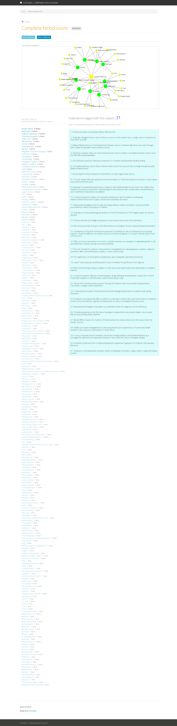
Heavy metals (27, 480)
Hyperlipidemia (28, 465)
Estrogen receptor (29, 161)
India (24, 449)
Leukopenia (26, 429)
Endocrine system (29, 202)
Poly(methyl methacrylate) (33, 333)
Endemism (26, 204)
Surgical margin (28, 272)
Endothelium (27, 525)
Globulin (25, 497)
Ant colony (26, 662)
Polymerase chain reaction (32, 331)
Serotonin (26, 288)
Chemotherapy (28, 146)
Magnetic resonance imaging (33, 151)
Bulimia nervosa (28, 614)
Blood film (26, 626)
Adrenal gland (27, 677)
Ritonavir (25, 303)
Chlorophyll (26, 583)
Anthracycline (27, 659)
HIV (23, 194)
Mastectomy (27, 141)
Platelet (25, 184)
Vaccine (25, 245)
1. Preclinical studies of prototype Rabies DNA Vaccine (93, 132)
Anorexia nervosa (29, 664)
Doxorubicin (26, 540)
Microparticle (27, 389)
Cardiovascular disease (31, 593)
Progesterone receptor (31, 323)
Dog (23, 543)
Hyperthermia (27, 462)
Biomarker (26, 214)
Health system (28, 485)
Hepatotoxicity (28, 470)
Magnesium (26, 411)
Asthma (25, 644)
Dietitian (25, 548)
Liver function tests (30, 427)
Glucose (25, 495)
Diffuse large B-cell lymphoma (34, 545)
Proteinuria (26, 318)
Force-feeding (27, 510)
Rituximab (26, 300)
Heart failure (27, 482)
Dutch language (28, 535)
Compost (25, 573)
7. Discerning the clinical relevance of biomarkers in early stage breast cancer (103, 174)
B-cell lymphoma (28, 636)
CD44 (24, 604)
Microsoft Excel (28, 386)
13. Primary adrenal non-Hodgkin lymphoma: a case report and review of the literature (106, 220)
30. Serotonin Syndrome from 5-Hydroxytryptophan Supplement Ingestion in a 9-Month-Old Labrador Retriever (112, 344)
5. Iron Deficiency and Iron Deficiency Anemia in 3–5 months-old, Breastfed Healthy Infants (108, 160)
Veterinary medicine (30, 240)
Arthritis (25, 646)
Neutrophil (26, 131)
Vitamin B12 (27, 232)
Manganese (26, 406)
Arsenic (25, 649)
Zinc (23, 224)
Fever (24, 197)
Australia (25, 639)
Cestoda (25, 588)
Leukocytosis (27, 432)
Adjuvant (25, 679)
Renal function (27, 310)
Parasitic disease (29, 356)
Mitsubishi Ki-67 (28, 384)
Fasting (25, 199)
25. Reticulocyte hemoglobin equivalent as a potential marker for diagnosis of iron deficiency (109, 306)
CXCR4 (24, 598)
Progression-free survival (32, 320)
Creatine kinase (28, 568)
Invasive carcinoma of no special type (37, 444)
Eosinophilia (26, 523)
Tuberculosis (27, 174)
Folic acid (25, 513)
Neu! (23, 363)
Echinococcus (27, 530)
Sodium (25, 182)
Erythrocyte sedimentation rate (35, 518)
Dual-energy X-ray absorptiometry (36, 538)
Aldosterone (27, 669)
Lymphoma (26, 414)
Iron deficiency (28, 439)
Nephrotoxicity (28, 369)
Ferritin (25, 144)
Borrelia (25, 616)
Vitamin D (26, 230)
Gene (24, 505)
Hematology (27, 159)
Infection (25, 447)
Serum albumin (28, 285)
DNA (23, 561)
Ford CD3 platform (29, 508)
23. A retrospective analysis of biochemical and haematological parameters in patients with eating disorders (111, 292)
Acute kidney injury (29, 682)
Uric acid (25, 250)
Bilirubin (25, 217)
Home (23, 11)
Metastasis (26, 394)
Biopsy (24, 212)
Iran (23, 442)
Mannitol (25, 404)
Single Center (27, 283)
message (32, 711)
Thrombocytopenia (29, 136)
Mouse (24, 376)
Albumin (25, 149)
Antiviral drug (27, 652)
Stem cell (25, 275)
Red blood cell (27, 313)
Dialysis (25, 550)
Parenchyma (27, 351)
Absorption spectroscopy (32, 684)
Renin (24, 308)
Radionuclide (27, 315)
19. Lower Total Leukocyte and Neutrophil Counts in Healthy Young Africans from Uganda (107, 262)
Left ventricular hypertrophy (33, 434)
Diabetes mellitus (29, 164)
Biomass (25, 631)
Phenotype (26, 338)
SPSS (24, 298)
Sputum (25, 278)
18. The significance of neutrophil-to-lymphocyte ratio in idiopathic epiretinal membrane (107, 257)
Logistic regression (30, 133)
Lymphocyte (27, 417)
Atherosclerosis (28, 641)
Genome (25, 500)
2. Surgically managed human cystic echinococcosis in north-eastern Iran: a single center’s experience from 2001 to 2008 (113, 138)
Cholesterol (26, 581)
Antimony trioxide (29, 654)
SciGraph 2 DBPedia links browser (40, 2)
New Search (76, 28)
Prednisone (26, 326)
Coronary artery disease (32, 571)
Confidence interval (30, 166)
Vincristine (26, 237)
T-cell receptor (28, 270)
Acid (23, 169)
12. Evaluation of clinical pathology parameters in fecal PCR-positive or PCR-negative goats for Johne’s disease (112, 213)
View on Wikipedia (44, 37)
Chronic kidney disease (31, 207)
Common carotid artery (31, 576)
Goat (24, 490)
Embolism (26, 528)
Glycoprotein (27, 492)
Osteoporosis (27, 358)
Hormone (26, 154)
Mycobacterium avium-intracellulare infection (40, 371)
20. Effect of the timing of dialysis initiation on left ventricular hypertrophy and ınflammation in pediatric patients (113, 269)
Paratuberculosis (29, 353)
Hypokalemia (27, 457)
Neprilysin (26, 366)
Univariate (26, 252)
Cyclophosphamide (29, 563)
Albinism (25, 672)
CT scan (25, 601)
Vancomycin (26, 242)
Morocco (25, 379)
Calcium (25, 209)
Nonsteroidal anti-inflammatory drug (37, 361)
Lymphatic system (29, 419)
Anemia (25, 219)
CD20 (24, 609)
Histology (26, 467)
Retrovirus (26, 305)
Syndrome (26, 176)
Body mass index (29, 621)
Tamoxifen (26, 265)
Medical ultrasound (29, 187)
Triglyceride (27, 257)
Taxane (25, 262)
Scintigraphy (27, 293)
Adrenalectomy (28, 674)
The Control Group (29, 260)
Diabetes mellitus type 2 (32, 556)
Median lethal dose (29, 401)
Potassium (26, 328)
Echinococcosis (28, 533)
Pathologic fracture (29, 348)
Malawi (24, 409)
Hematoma (26, 477)
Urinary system (28, 247)
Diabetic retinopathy (30, 553)
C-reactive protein (29, 611)
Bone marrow (27, 619)
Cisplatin (25, 578)
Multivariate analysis (30, 374)
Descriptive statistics (30, 558)
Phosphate (26, 336)
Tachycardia (27, 267)
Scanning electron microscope (34, 295)
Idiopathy (26, 452)
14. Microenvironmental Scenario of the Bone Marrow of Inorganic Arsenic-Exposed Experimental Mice (113, 226)
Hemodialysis (27, 475)
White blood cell (28, 171)
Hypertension (27, 192)
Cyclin (24, 566)
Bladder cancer (28, 629)
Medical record (28, 399)
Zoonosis (25, 222)
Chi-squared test (29, 586)
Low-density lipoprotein (31, 424)
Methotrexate (27, 391)
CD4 (23, 606)
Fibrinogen (26, 515)
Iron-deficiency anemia (31, 189)
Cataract (25, 591)
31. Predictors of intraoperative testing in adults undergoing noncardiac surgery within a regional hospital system (114, 352)
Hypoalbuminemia (29, 459)
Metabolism (26, 396)
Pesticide (25, 341)
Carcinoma (26, 596)
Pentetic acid (27, 346)
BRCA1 (24, 634)
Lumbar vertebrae (29, 422)
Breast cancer (27, 128)
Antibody (25, 657)
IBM (23, 454)
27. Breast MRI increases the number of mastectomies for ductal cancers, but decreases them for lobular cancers (111, 321)
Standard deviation (29, 179)
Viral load (25, 235)
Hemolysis (26, 472)
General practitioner (30, 502)
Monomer (26, 381)
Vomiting (25, 227)
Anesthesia (26, 667)
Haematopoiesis (28, 487)
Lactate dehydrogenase (32, 437)
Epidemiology (27, 520)
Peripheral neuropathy (31, 343)
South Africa (26, 280)
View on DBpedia (28, 37)
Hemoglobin (27, 156)
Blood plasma (27, 624)
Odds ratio (26, 139)
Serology (25, 290)
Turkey (24, 255)
